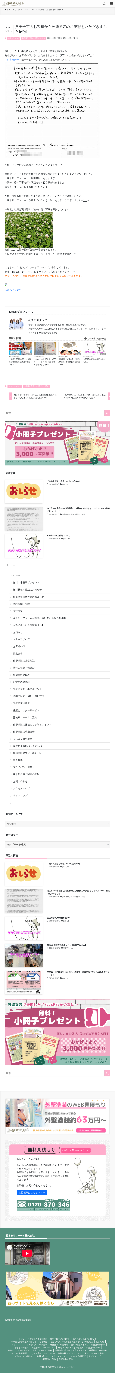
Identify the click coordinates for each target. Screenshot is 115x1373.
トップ (22, 1339)
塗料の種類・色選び (24, 667)
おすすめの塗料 (21, 682)
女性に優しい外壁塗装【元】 (28, 625)
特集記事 (18, 653)
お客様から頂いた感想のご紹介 (33, 38)
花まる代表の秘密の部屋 (26, 774)
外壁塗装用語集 (21, 703)
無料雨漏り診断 (21, 604)
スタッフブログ (14, 38)
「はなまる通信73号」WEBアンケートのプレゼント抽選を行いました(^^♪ (45, 362)
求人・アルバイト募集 (94, 1353)
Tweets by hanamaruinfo (18, 1320)
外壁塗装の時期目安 (24, 731)
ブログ (78, 354)
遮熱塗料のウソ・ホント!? (27, 753)
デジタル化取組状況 (77, 1356)
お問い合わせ (20, 781)
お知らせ (18, 632)
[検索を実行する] (107, 413)
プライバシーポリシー (25, 767)
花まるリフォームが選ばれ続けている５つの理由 (39, 618)
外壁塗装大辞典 (49, 1359)
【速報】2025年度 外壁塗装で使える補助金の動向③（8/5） (69, 362)
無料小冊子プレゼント (60, 1339)
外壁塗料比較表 (21, 675)
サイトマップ (20, 795)
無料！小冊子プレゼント (26, 582)
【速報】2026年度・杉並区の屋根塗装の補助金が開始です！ (20, 362)
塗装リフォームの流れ (25, 717)
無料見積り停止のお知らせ (27, 589)
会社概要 (18, 611)
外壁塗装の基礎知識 (24, 660)
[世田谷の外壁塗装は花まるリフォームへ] (13, 3)
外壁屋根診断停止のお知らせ (28, 597)
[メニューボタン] (111, 3)
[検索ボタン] (104, 3)
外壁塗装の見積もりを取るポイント (32, 724)
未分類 (28, 354)
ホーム (16, 575)
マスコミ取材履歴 (22, 738)
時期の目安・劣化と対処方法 (28, 696)
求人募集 (18, 760)
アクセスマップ (21, 788)
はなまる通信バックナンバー (28, 746)
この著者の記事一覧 (96, 338)
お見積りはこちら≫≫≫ (32, 1192)
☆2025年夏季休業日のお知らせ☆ (94, 360)
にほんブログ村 (13, 289)
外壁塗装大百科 (66, 1359)
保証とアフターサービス (26, 710)
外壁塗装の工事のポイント (27, 689)
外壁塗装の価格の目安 (37, 1339)
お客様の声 (13, 59)
